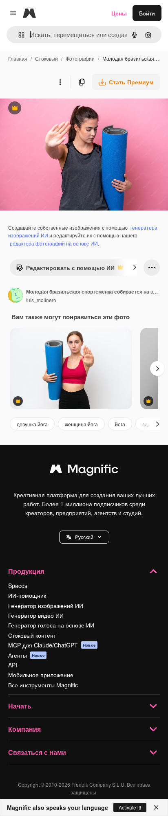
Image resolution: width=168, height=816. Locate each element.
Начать (19, 706)
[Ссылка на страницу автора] (15, 296)
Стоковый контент (32, 635)
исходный (55, 109)
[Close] (156, 807)
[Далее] (134, 267)
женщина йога (81, 424)
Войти (147, 13)
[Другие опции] (60, 82)
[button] (84, 537)
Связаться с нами (37, 752)
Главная (17, 58)
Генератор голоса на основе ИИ (51, 625)
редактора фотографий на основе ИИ (54, 243)
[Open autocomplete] (18, 35)
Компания (24, 729)
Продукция (26, 571)
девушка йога (32, 424)
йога (120, 424)
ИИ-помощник (27, 595)
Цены (119, 13)
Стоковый (46, 58)
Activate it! (130, 807)
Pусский (84, 536)
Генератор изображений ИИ (45, 605)
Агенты (26, 655)
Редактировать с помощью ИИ (65, 269)
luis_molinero (41, 299)
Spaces (17, 585)
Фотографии (80, 58)
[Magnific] (84, 471)
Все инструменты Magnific (43, 685)
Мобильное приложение (40, 675)
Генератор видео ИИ (36, 615)
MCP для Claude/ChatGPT (52, 645)
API (12, 665)
